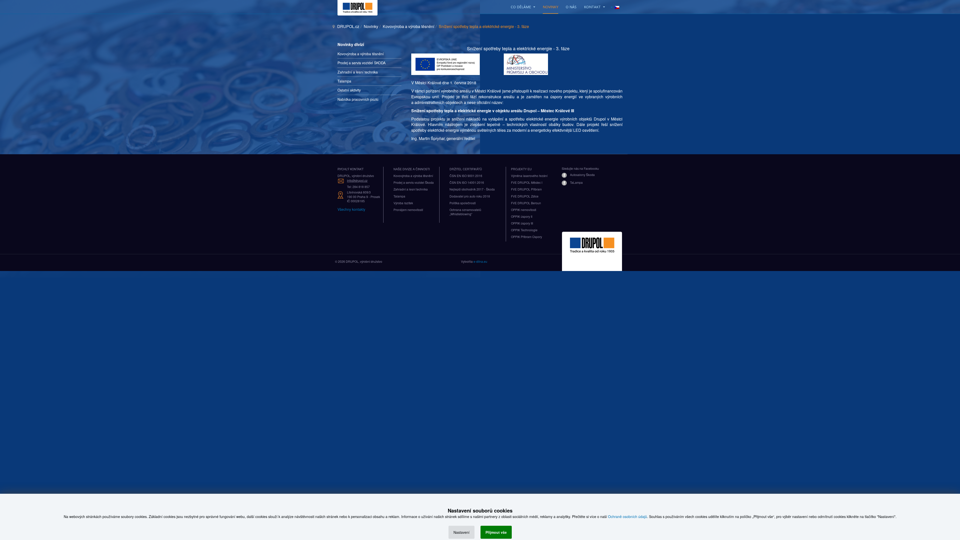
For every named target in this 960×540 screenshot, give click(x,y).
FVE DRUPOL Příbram (526, 189)
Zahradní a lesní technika (358, 72)
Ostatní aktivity (349, 90)
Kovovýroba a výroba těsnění (408, 26)
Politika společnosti (463, 203)
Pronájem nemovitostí (408, 210)
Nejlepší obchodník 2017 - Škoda (472, 189)
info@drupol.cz (357, 180)
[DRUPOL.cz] (358, 7)
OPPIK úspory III (522, 223)
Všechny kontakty (351, 209)
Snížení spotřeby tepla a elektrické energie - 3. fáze (518, 48)
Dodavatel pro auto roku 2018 (470, 196)
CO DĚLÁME (521, 6)
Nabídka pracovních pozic (358, 99)
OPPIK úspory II (521, 216)
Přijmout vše (496, 532)
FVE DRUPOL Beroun (526, 203)
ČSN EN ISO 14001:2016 (467, 182)
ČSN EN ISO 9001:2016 (466, 176)
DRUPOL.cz (348, 26)
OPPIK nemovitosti (523, 210)
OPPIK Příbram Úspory (526, 236)
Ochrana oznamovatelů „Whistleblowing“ (465, 212)
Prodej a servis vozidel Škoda (414, 182)
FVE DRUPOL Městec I (526, 182)
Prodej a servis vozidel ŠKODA (362, 62)
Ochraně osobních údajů (627, 516)
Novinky (550, 6)
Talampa (344, 81)
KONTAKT (593, 6)
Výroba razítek (403, 203)
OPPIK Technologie (524, 230)
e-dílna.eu (480, 261)
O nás (571, 6)
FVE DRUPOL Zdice (524, 196)
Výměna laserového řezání (529, 176)
